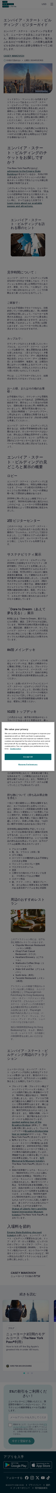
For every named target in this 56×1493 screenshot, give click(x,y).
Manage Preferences (27, 764)
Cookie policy (15, 749)
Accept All (28, 757)
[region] (28, 746)
